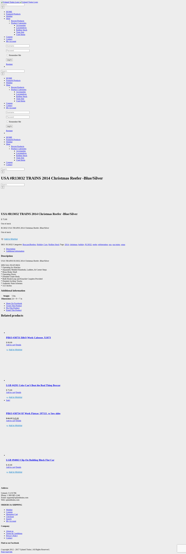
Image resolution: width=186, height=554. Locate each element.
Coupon (9, 512)
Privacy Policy (12, 536)
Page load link (6, 552)
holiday (81, 244)
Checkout (10, 517)
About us (9, 531)
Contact (9, 538)
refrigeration (103, 244)
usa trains (116, 244)
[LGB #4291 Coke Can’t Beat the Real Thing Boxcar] (95, 367)
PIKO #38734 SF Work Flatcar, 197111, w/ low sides (33, 413)
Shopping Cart (12, 514)
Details (18, 345)
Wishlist (9, 510)
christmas (73, 244)
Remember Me (15, 55)
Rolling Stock (53, 244)
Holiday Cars (42, 244)
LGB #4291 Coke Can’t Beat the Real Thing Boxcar (33, 385)
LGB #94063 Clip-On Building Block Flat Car (30, 460)
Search (9, 519)
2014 (67, 244)
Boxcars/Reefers (29, 244)
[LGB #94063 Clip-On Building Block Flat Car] (95, 441)
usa (110, 244)
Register (9, 64)
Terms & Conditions (14, 533)
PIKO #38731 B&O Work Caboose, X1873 (28, 337)
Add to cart (10, 345)
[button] (9, 239)
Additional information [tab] (15, 251)
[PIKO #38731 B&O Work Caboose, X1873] (95, 327)
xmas (123, 244)
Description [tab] (10, 249)
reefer (95, 244)
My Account (11, 521)
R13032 (88, 244)
